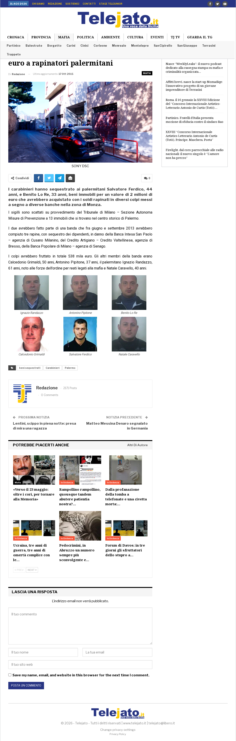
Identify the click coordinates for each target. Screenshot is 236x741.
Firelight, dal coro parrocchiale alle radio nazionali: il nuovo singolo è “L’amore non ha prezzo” (195, 154)
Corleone (100, 45)
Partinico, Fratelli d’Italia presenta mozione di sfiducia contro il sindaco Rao (194, 120)
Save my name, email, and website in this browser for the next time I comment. (80, 675)
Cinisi (84, 45)
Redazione (55, 3)
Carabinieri (52, 367)
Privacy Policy (117, 734)
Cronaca (15, 37)
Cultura (135, 37)
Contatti (89, 3)
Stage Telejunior (110, 3)
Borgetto (54, 45)
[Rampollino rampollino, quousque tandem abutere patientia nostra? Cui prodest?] (80, 470)
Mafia (64, 37)
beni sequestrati (29, 367)
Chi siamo (38, 3)
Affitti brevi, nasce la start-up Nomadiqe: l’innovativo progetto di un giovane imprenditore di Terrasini (194, 86)
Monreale (119, 45)
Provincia (41, 37)
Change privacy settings (118, 730)
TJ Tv (175, 37)
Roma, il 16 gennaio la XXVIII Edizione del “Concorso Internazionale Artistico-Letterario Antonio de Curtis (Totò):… (193, 104)
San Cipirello (163, 45)
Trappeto (14, 54)
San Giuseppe (187, 45)
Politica (85, 37)
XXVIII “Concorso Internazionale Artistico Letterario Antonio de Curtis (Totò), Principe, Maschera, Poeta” (191, 136)
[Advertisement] (195, 205)
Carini (71, 45)
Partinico (14, 45)
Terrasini (208, 45)
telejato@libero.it (161, 723)
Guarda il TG (199, 37)
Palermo (70, 367)
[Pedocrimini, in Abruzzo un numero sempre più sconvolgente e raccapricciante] (80, 526)
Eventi (157, 37)
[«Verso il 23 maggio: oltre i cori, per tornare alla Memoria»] (34, 470)
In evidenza (67, 482)
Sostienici (72, 3)
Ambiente (110, 37)
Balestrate (34, 45)
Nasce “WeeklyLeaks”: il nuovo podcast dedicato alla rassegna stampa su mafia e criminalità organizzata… (194, 68)
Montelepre (140, 45)
